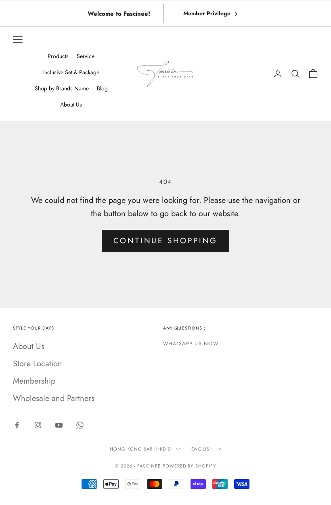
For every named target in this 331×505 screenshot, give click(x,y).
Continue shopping (165, 240)
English (202, 449)
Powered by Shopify (189, 466)
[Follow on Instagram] (38, 425)
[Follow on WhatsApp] (80, 425)
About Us (28, 346)
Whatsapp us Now (190, 343)
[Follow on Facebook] (17, 425)
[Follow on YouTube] (59, 425)
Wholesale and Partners (53, 398)
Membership (34, 381)
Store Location (37, 363)
